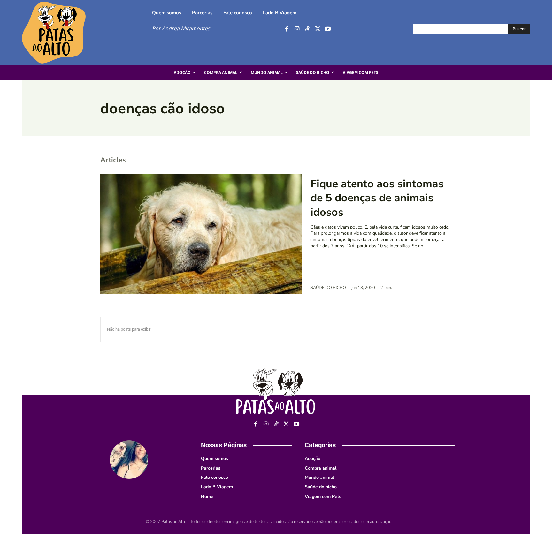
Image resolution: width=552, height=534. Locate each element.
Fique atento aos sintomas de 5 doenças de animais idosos (377, 198)
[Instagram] (297, 29)
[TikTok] (307, 29)
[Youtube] (327, 29)
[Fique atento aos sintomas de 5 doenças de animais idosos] (201, 234)
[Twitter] (317, 29)
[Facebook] (286, 29)
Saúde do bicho (328, 288)
